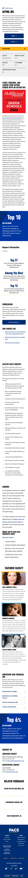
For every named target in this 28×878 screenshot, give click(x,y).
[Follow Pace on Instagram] (16, 868)
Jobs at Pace (21, 845)
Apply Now (7, 875)
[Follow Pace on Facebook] (6, 868)
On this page (6, 49)
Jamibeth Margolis (8, 618)
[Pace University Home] (14, 831)
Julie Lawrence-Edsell (9, 587)
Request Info (15, 875)
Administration (21, 839)
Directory (7, 837)
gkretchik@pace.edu (12, 772)
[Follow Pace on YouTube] (21, 868)
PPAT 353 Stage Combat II (12, 342)
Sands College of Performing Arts (11, 118)
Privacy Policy (14, 865)
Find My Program (9, 8)
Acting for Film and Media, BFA (14, 788)
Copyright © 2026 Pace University (14, 863)
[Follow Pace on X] (11, 868)
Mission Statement (21, 837)
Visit (22, 875)
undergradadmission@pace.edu (15, 761)
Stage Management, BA (14, 816)
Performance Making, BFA (14, 802)
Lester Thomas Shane (9, 650)
